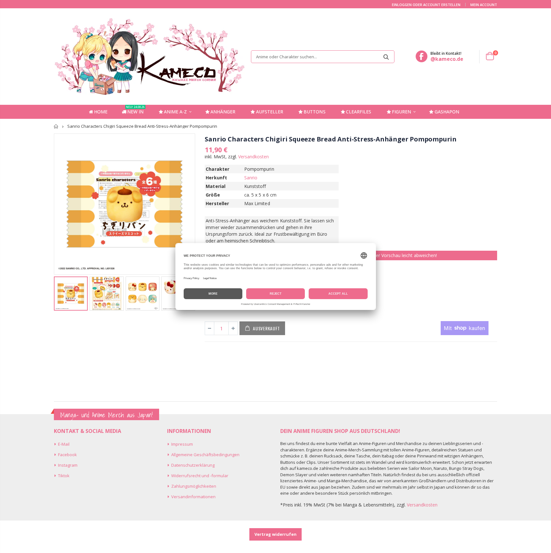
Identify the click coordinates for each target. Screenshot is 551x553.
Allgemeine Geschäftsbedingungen (205, 454)
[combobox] (322, 57)
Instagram (67, 465)
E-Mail (64, 444)
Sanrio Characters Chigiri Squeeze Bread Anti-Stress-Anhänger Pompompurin (331, 139)
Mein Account (483, 4)
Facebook (67, 454)
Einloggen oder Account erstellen (426, 4)
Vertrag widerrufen (275, 534)
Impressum (182, 444)
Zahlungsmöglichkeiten (193, 486)
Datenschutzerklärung (193, 465)
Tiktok (64, 475)
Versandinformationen (193, 496)
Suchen (386, 57)
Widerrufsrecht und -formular (199, 475)
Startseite (56, 126)
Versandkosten (253, 157)
